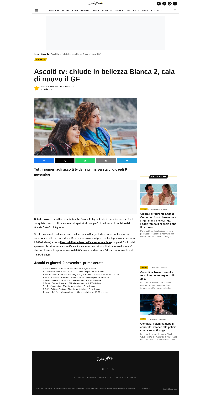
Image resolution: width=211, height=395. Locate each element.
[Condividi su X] (65, 160)
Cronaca (119, 10)
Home (36, 54)
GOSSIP (136, 10)
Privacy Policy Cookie (126, 377)
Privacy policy (106, 377)
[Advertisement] (105, 33)
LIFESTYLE (159, 10)
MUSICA (96, 10)
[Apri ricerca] (175, 10)
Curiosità (147, 10)
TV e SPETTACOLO (70, 10)
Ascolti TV (54, 10)
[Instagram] (170, 4)
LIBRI (128, 10)
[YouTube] (175, 4)
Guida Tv (45, 54)
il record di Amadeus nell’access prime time (85, 242)
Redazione (79, 377)
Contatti (91, 377)
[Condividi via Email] (106, 160)
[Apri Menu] (37, 10)
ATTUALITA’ (107, 10)
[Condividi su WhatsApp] (85, 160)
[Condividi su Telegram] (127, 160)
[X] (164, 4)
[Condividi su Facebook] (44, 160)
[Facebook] (159, 4)
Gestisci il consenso (170, 389)
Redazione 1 (48, 89)
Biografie (85, 10)
